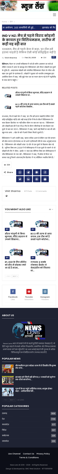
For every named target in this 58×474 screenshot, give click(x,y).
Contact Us (28, 453)
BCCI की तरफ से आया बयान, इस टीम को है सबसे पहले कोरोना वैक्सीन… (35, 105)
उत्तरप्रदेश (5, 441)
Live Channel (14, 453)
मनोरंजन (5, 435)
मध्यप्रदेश (5, 424)
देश (3, 419)
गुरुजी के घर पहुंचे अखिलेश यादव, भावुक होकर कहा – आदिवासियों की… (33, 389)
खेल (53, 57)
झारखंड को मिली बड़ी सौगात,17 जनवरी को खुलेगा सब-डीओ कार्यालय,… (35, 378)
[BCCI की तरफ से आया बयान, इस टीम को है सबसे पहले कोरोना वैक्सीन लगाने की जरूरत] (8, 107)
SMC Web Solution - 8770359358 (38, 469)
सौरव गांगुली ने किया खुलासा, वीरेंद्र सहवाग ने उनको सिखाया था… (33, 93)
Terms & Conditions (29, 457)
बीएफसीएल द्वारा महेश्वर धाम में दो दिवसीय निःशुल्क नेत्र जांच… (35, 366)
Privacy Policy (43, 453)
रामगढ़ (4, 413)
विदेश (4, 430)
